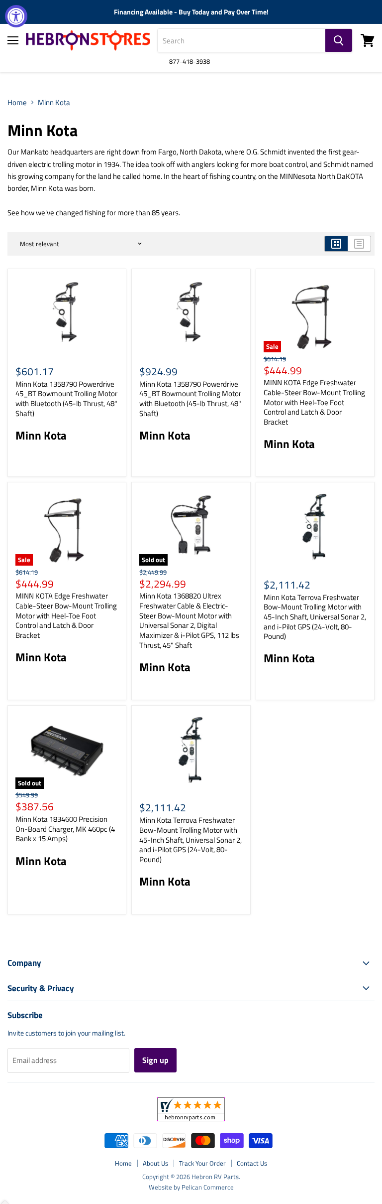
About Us (155, 1163)
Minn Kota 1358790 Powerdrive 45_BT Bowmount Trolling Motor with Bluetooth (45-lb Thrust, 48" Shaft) (66, 398)
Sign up (155, 1060)
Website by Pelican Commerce (191, 1187)
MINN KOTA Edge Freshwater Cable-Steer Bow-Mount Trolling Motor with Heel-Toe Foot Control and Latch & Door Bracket (314, 402)
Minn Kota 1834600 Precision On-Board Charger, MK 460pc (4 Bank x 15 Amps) (65, 828)
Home (17, 102)
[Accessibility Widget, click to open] (16, 16)
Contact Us (252, 1163)
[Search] (338, 40)
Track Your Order (202, 1163)
